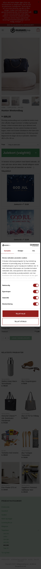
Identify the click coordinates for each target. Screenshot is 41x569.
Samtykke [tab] (7, 251)
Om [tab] (33, 251)
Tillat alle (20, 313)
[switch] (36, 291)
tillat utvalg (21, 321)
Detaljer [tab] (20, 251)
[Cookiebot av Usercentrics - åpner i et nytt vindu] (30, 245)
